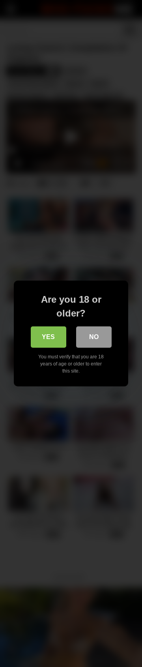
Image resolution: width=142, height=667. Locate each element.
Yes (48, 337)
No (94, 337)
